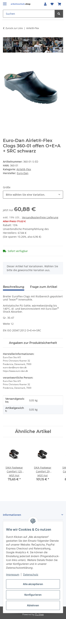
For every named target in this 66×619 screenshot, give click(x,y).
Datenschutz (30, 574)
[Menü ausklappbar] (5, 2)
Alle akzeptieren (33, 584)
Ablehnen (33, 605)
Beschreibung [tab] (13, 287)
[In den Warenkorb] (6, 61)
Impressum (12, 574)
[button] (45, 4)
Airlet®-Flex (23, 169)
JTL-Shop (39, 614)
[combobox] (33, 195)
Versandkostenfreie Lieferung (40, 217)
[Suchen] (59, 14)
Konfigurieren (33, 594)
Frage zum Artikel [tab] (43, 287)
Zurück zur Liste (14, 28)
